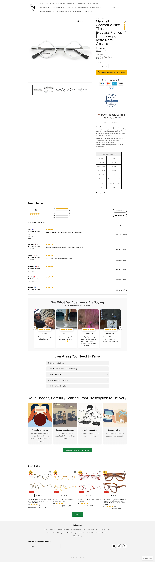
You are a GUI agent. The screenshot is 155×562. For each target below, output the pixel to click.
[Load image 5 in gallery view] (83, 90)
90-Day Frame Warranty (65, 533)
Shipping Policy (105, 529)
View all (77, 514)
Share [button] (101, 194)
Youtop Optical (80, 557)
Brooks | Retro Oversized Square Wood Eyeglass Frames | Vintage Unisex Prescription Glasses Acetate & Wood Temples (114, 502)
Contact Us (90, 533)
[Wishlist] (122, 7)
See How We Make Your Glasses (77, 450)
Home (45, 529)
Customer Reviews (63, 529)
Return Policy (51, 533)
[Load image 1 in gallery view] (38, 90)
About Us (52, 529)
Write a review (120, 210)
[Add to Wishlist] (90, 20)
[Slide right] (90, 90)
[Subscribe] (58, 546)
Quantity (98, 62)
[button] (71, 4)
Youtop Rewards (76, 529)
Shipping (98, 50)
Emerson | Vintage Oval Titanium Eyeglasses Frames (63, 500)
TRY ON (39, 495)
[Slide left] (30, 90)
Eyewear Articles (80, 533)
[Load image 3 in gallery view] (60, 90)
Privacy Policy (77, 536)
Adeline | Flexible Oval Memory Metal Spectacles (89, 500)
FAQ (97, 529)
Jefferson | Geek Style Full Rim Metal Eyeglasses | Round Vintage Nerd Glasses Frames (39, 501)
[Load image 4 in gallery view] (71, 90)
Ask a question (120, 215)
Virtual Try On (83, 21)
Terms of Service (101, 533)
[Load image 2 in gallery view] (49, 90)
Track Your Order (88, 529)
